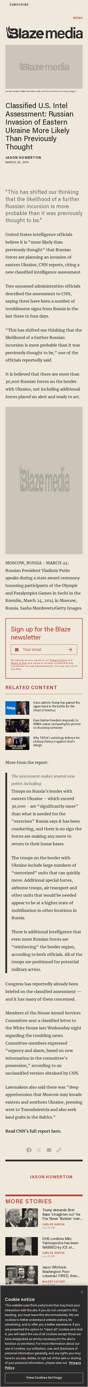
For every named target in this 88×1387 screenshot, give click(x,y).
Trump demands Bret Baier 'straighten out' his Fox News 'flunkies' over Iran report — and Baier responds (61, 1215)
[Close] (82, 1292)
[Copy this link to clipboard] (59, 1150)
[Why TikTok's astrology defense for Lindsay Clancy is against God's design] (17, 742)
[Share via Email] (49, 1150)
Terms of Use (18, 663)
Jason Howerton (23, 158)
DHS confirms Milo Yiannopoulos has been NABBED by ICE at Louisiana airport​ (60, 1243)
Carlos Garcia (53, 1225)
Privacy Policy (58, 660)
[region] (44, 1336)
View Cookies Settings (44, 1377)
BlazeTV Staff (53, 1282)
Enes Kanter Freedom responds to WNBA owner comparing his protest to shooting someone (57, 724)
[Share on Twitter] (39, 1150)
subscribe (19, 4)
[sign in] (3, 5)
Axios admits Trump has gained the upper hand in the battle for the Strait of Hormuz (56, 706)
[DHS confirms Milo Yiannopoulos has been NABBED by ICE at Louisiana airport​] (21, 1245)
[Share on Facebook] (29, 1150)
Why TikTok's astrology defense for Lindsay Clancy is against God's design (56, 742)
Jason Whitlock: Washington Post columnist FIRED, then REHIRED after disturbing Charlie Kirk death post (62, 1272)
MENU (78, 18)
